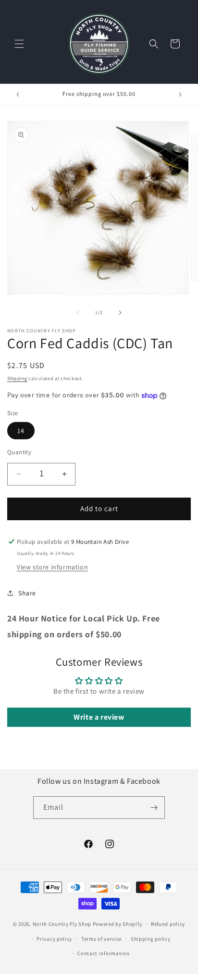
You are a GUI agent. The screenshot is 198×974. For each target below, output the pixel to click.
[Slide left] (77, 312)
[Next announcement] (180, 94)
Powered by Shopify (117, 924)
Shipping (17, 378)
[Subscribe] (153, 807)
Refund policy (168, 924)
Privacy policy (54, 938)
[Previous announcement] (17, 94)
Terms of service (101, 938)
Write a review (99, 717)
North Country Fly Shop (62, 924)
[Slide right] (120, 312)
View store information (52, 567)
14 (21, 430)
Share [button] (27, 593)
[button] (19, 43)
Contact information (103, 953)
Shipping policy (151, 938)
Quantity (19, 452)
